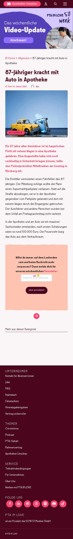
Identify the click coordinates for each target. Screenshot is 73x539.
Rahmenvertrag (13, 447)
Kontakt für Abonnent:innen (19, 376)
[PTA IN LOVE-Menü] (65, 4)
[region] (36, 28)
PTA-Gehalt (11, 441)
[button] (36, 28)
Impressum (11, 395)
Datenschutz (12, 401)
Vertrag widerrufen (15, 414)
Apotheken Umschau (24, 3)
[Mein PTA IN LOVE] (45, 4)
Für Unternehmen (14, 475)
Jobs (7, 382)
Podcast (9, 435)
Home (11, 58)
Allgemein (24, 58)
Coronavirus (11, 428)
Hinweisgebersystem (16, 407)
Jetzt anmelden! (36, 290)
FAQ (7, 388)
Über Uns (10, 481)
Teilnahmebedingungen (18, 468)
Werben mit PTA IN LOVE (18, 487)
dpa (37, 86)
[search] (55, 4)
